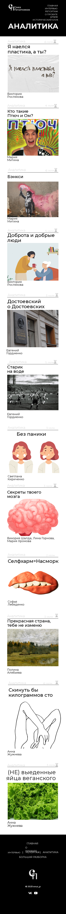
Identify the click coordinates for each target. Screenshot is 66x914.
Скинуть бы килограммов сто (30, 692)
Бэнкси (15, 176)
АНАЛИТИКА (50, 852)
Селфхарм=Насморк (33, 561)
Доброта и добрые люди (31, 237)
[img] (35, 725)
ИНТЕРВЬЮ (51, 8)
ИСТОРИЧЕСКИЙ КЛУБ (45, 19)
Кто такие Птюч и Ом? (20, 113)
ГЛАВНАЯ (52, 5)
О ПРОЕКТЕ (51, 14)
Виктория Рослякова (15, 283)
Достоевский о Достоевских (26, 303)
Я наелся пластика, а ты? (27, 49)
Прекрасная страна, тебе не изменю (29, 623)
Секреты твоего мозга (24, 494)
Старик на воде (15, 369)
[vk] (30, 894)
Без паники (31, 434)
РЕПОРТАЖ (51, 11)
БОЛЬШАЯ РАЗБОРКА (32, 857)
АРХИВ (54, 17)
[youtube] (36, 894)
